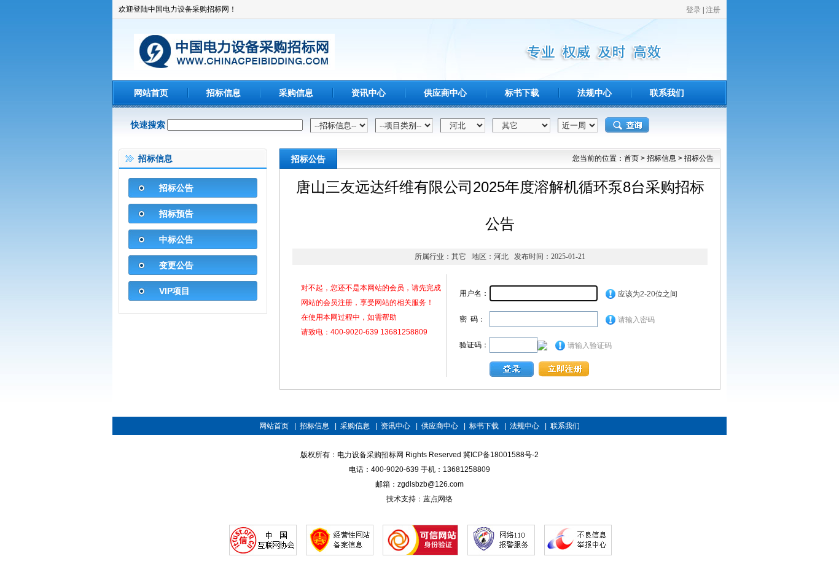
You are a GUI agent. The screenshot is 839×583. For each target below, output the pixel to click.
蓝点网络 (438, 499)
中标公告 (176, 239)
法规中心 (594, 93)
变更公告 (176, 265)
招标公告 (176, 188)
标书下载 (522, 93)
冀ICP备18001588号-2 (501, 454)
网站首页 (151, 93)
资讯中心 (368, 93)
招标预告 (176, 213)
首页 (631, 158)
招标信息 (223, 93)
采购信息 (296, 93)
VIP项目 (174, 291)
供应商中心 (445, 93)
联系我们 (667, 93)
